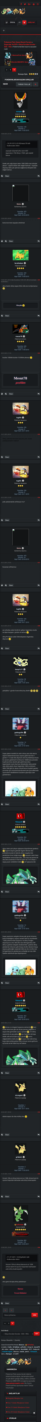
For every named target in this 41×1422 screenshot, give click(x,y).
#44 (39, 1112)
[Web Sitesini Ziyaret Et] (2, 241)
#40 (39, 749)
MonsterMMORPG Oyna (20, 62)
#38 (39, 626)
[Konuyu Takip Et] (35, 84)
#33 (39, 280)
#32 (39, 218)
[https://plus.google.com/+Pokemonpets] (29, 4)
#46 (39, 1247)
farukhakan (4, 281)
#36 (39, 497)
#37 (39, 562)
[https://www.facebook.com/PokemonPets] (21, 4)
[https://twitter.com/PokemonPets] (25, 4)
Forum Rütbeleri (20, 1293)
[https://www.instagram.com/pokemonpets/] (38, 4)
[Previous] (7, 70)
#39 (39, 686)
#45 (39, 1174)
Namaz (20, 1289)
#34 (39, 353)
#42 (39, 932)
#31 (39, 134)
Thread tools (23, 84)
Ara (34, 1315)
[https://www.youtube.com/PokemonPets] (34, 4)
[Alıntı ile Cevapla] (38, 176)
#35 (39, 434)
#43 (39, 1023)
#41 (39, 844)
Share (7, 176)
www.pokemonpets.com (15, 1383)
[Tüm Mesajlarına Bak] (2, 176)
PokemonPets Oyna (18, 55)
